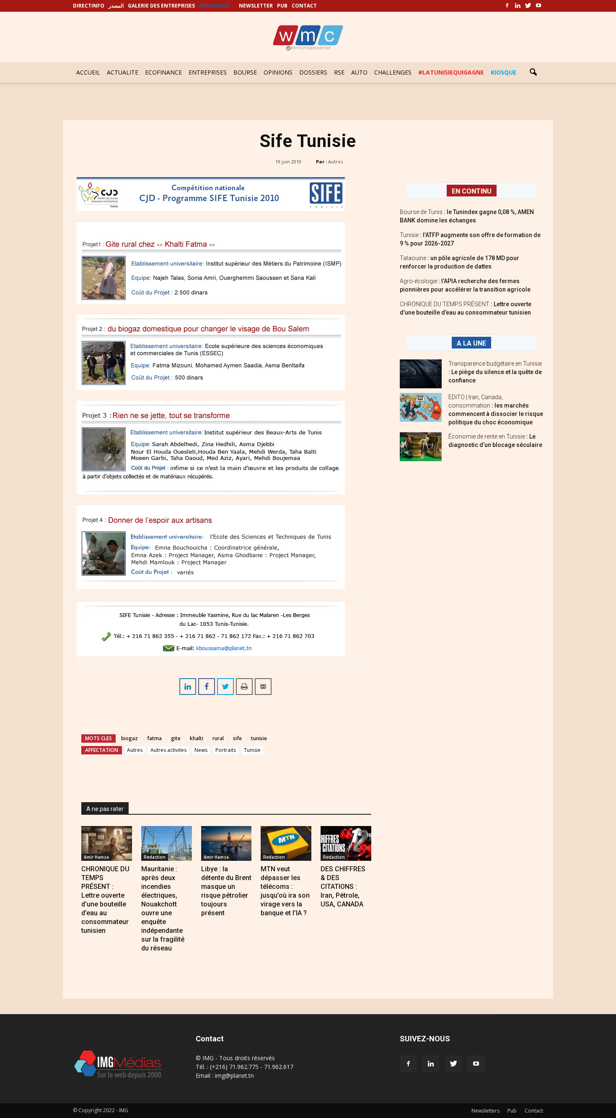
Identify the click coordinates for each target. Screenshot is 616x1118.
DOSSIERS (313, 72)
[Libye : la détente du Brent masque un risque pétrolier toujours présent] (226, 843)
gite (176, 738)
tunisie (259, 738)
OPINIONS (278, 72)
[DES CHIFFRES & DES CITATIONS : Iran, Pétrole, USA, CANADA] (346, 843)
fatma (154, 738)
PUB (282, 5)
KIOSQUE (503, 72)
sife (237, 738)
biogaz (129, 738)
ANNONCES (213, 5)
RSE (339, 72)
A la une (471, 343)
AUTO (359, 72)
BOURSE (245, 72)
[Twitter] (528, 6)
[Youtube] (538, 6)
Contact (534, 1110)
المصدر (116, 5)
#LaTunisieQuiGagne (451, 72)
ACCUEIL (88, 72)
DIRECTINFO (88, 5)
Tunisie (252, 750)
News (200, 750)
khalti (196, 738)
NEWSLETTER (256, 5)
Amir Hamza (96, 857)
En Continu (472, 191)
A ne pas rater (105, 809)
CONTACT (304, 5)
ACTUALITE (122, 72)
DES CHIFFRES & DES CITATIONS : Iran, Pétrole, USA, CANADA (343, 886)
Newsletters (485, 1110)
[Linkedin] (517, 6)
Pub (512, 1110)
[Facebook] (507, 6)
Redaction (155, 857)
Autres (335, 161)
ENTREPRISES (208, 72)
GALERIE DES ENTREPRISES (161, 5)
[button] (533, 72)
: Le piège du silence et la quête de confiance (495, 372)
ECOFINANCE (163, 72)
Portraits (225, 750)
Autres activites (168, 750)
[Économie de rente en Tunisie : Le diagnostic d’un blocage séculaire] (421, 446)
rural (218, 738)
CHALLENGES (393, 72)
